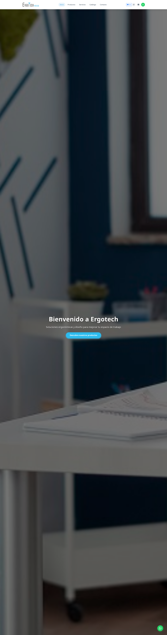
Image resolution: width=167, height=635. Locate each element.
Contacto (103, 5)
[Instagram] (134, 5)
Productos (71, 5)
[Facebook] (138, 5)
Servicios (82, 5)
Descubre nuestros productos (83, 335)
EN (130, 5)
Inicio (62, 5)
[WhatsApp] (143, 5)
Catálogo (92, 5)
